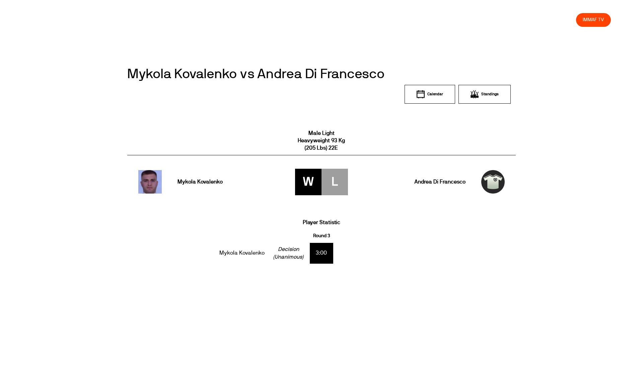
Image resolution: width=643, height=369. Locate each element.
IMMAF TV (593, 19)
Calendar (435, 94)
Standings (490, 94)
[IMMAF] (48, 19)
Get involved (452, 19)
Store (564, 19)
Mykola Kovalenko (200, 181)
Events (398, 19)
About (422, 19)
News (374, 19)
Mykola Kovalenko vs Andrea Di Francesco (255, 74)
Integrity (539, 19)
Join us (484, 19)
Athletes (510, 19)
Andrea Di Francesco (439, 181)
